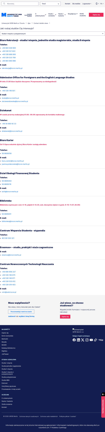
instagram (86, 339)
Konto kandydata (7, 336)
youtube (91, 339)
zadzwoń (11, 316)
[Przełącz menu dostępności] (97, 3)
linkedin (78, 339)
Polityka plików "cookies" (67, 416)
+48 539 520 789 (9, 58)
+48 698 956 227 (9, 272)
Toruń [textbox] (44, 4)
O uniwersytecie (40, 15)
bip (100, 339)
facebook (74, 339)
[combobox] (50, 4)
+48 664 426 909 (9, 48)
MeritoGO (5, 339)
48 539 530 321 (8, 238)
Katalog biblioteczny (8, 348)
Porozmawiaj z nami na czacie (21, 311)
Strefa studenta (83, 15)
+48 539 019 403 (8, 285)
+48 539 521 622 (8, 51)
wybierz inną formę (26, 316)
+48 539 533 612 (8, 281)
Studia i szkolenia (51, 15)
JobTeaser (5, 354)
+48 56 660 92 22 (9, 124)
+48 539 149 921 (8, 91)
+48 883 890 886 (9, 61)
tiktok (95, 339)
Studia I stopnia (7, 363)
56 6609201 (6, 214)
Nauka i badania (61, 15)
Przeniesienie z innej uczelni (11, 389)
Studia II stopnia (7, 369)
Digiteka (4, 351)
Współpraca (72, 14)
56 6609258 (6, 153)
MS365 (4, 345)
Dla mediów (76, 4)
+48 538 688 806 (9, 54)
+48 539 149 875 (8, 275)
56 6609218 (6, 184)
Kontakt (67, 4)
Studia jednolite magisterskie (11, 366)
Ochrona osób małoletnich (49, 416)
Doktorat (4, 383)
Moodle (4, 342)
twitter (82, 339)
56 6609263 (6, 181)
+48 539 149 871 (8, 278)
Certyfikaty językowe (9, 386)
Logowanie (86, 4)
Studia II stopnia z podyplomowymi (8, 373)
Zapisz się (96, 15)
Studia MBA (5, 380)
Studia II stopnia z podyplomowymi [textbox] (14, 34)
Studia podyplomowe (9, 377)
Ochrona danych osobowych (29, 416)
